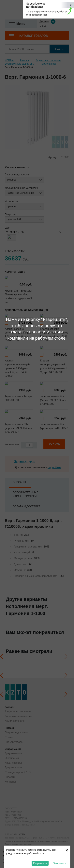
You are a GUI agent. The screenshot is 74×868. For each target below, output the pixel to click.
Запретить (59, 863)
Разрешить (40, 863)
